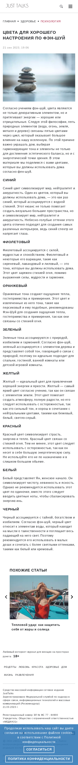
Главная (9, 21)
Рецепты (10, 667)
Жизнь (8, 675)
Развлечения (24, 675)
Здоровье (28, 21)
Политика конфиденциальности (39, 758)
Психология (51, 21)
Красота (37, 667)
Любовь (24, 667)
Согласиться (39, 749)
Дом (64, 667)
